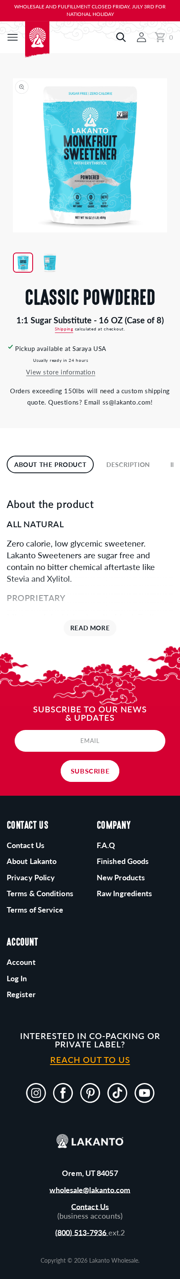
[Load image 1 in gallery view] (23, 263)
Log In (17, 978)
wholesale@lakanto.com (89, 1189)
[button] (12, 37)
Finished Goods (123, 861)
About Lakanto (32, 861)
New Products (121, 877)
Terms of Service (35, 909)
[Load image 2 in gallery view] (50, 263)
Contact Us (90, 1206)
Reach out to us (90, 1059)
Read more (90, 628)
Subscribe (90, 771)
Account (21, 962)
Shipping (64, 328)
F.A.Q (106, 845)
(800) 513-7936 (81, 1232)
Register (21, 994)
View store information (60, 372)
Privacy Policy (31, 877)
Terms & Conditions (40, 893)
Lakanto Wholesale (113, 1260)
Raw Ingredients (124, 893)
